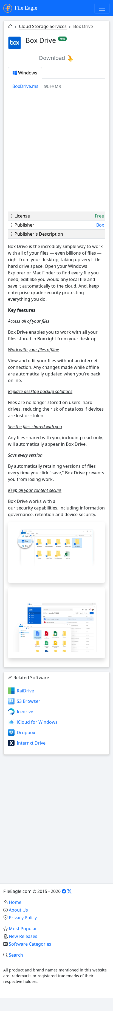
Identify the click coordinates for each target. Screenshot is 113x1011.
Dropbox (26, 732)
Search (16, 955)
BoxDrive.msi (25, 86)
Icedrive (25, 712)
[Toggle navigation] (102, 8)
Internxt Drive (31, 743)
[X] (69, 891)
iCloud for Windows (37, 722)
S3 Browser (28, 701)
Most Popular (23, 929)
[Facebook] (64, 891)
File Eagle (25, 8)
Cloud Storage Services (43, 26)
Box (100, 225)
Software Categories (30, 944)
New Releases (23, 936)
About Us (18, 910)
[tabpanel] (58, 86)
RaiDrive (25, 691)
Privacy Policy (23, 918)
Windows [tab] (27, 73)
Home (15, 902)
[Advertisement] (56, 150)
